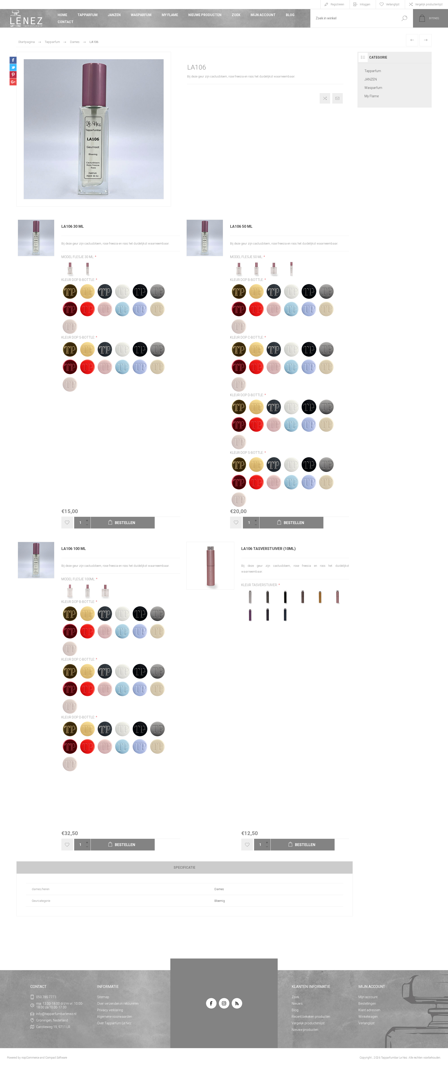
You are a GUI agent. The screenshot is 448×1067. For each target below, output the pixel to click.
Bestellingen (367, 1003)
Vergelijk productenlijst (429, 4)
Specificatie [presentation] (184, 867)
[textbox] (353, 18)
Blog (290, 15)
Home (62, 15)
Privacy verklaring (110, 1010)
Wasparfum (141, 15)
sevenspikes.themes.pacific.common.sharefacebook (13, 60)
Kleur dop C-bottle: (247, 337)
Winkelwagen (368, 1016)
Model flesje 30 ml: (78, 257)
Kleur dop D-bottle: (247, 395)
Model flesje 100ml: (78, 579)
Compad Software (56, 1057)
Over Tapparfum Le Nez (114, 1023)
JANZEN (114, 15)
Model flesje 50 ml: (246, 257)
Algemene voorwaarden (114, 1016)
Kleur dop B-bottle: (78, 280)
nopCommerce (30, 1057)
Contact (66, 22)
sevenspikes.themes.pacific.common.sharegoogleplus (13, 81)
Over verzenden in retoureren (118, 1003)
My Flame (170, 15)
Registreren (337, 4)
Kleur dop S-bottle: (78, 337)
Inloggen (365, 4)
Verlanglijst (366, 1023)
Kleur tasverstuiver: (259, 585)
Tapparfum (87, 15)
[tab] (184, 867)
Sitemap (103, 997)
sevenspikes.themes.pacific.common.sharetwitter (13, 67)
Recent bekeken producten (311, 1016)
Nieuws (297, 1003)
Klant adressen (369, 1010)
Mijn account (263, 15)
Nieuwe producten (204, 15)
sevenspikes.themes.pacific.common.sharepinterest (13, 74)
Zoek (236, 15)
